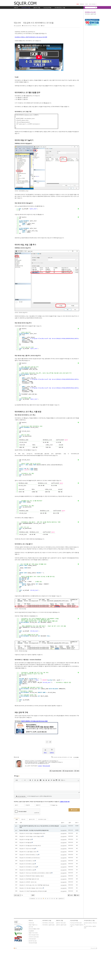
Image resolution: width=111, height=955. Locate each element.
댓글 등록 (74, 810)
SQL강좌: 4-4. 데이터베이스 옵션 (27, 864)
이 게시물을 (75, 757)
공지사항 (31, 926)
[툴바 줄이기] (78, 780)
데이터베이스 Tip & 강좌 (90, 12)
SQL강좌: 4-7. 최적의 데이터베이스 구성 (28, 854)
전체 (17, 819)
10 (56, 898)
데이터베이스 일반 (42, 819)
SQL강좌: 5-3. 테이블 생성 (25, 842)
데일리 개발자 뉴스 (33, 924)
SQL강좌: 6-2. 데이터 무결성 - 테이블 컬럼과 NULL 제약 (32, 833)
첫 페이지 (33, 898)
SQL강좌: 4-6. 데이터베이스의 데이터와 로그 (29, 857)
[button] (19, 780)
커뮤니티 (31, 920)
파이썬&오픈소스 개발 (89, 920)
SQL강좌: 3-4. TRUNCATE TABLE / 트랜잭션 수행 (30, 876)
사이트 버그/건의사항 (34, 936)
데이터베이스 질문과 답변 (90, 14)
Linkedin (40, 765)
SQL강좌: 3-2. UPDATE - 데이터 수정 (27, 882)
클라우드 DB (31, 819)
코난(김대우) (18, 25)
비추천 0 (52, 752)
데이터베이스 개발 (46, 920)
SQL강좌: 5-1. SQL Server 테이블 (27, 848)
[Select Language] (92, 4)
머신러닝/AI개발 (74, 920)
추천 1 (45, 752)
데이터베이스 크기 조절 (67, 757)
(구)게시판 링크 (32, 938)
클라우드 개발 (59, 920)
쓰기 (71, 895)
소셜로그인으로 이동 (64, 801)
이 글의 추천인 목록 (56, 771)
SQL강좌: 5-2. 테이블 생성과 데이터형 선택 (29, 845)
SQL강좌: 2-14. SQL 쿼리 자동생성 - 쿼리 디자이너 (31, 888)
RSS (16, 948)
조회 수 (76, 822)
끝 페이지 (61, 898)
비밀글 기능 (54, 805)
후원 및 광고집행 (46, 765)
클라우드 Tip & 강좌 (61, 922)
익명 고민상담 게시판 (34, 934)
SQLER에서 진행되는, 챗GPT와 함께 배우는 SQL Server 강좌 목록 (31, 37)
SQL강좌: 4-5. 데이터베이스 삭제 (27, 860)
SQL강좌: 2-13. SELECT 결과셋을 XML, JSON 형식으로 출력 (33, 891)
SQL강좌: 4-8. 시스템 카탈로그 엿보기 (28, 851)
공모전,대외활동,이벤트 (34, 928)
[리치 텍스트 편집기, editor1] (47, 786)
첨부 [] (17, 757)
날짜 (70, 822)
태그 (77, 895)
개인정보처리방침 (33, 942)
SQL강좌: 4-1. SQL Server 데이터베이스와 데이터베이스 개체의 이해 (35, 873)
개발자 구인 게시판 (33, 932)
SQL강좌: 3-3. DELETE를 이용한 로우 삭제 (29, 879)
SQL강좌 (55, 757)
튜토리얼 (59, 757)
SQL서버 (17, 22)
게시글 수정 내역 (69, 771)
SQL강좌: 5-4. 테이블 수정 (25, 839)
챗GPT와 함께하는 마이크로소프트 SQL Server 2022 (34, 721)
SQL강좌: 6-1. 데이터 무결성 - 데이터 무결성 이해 (30, 836)
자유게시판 (31, 922)
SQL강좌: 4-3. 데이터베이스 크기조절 (38, 22)
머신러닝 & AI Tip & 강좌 (76, 922)
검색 (33, 895)
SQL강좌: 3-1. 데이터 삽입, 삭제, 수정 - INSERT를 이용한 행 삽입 (34, 885)
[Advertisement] (45, 15)
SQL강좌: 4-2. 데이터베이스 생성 (27, 870)
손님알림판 (31, 930)
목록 (78, 771)
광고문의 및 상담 (32, 940)
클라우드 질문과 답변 (61, 924)
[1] (40, 845)
